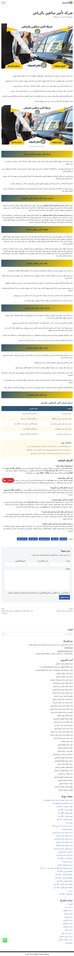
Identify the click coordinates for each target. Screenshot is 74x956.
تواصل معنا (69, 823)
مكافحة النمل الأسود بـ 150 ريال (63, 887)
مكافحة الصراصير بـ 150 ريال (64, 878)
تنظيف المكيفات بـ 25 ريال (65, 819)
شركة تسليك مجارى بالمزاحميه (63, 839)
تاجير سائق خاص (33, 539)
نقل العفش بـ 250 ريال (66, 894)
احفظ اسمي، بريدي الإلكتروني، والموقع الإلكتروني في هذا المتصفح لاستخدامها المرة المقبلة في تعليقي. (38, 593)
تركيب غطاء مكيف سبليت (65, 764)
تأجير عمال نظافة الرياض (65, 744)
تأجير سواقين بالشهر (44, 539)
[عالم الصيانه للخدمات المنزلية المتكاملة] (67, 2)
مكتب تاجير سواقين (22, 539)
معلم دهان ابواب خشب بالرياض (63, 696)
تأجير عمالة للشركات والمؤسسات (62, 803)
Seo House (65, 17)
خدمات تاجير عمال (67, 933)
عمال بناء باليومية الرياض (65, 748)
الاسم (68, 561)
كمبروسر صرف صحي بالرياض (64, 725)
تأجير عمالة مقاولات (67, 741)
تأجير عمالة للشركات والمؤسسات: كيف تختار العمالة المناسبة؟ (54, 670)
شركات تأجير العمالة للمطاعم (64, 761)
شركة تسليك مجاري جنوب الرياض (62, 693)
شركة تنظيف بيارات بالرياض (64, 663)
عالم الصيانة (31, 283)
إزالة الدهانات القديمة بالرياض (64, 767)
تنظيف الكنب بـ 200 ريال (65, 816)
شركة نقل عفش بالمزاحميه (64, 855)
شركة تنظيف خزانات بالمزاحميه (63, 848)
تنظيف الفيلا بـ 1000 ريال (65, 813)
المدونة (70, 904)
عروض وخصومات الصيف (65, 865)
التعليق (67, 569)
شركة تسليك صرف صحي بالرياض (62, 832)
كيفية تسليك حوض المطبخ (65, 715)
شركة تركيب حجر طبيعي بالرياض (63, 702)
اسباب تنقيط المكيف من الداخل (63, 770)
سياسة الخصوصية (67, 829)
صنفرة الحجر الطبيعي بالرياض (64, 757)
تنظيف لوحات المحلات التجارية (63, 786)
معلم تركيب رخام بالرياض (65, 751)
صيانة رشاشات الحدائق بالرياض (63, 777)
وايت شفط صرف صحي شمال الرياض (61, 709)
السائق (61, 367)
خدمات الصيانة (68, 914)
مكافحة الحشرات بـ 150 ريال (64, 874)
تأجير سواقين (55, 539)
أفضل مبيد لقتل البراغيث (65, 790)
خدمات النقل (69, 930)
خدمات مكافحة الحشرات (65, 939)
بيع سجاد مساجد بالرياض (65, 780)
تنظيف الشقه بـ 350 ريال (65, 809)
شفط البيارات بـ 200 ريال (65, 858)
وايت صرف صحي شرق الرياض (63, 728)
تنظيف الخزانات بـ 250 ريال (64, 806)
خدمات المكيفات (68, 927)
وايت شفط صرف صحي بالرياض (63, 722)
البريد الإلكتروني (42, 561)
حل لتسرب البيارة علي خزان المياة (62, 826)
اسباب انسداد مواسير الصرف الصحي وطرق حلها (58, 800)
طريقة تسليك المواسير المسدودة (63, 719)
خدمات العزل (69, 917)
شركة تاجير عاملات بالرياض (64, 676)
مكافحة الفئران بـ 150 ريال (65, 881)
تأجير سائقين (63, 539)
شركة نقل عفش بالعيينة (65, 852)
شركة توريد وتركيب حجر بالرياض (63, 754)
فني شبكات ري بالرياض (65, 774)
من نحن (70, 890)
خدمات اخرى (69, 907)
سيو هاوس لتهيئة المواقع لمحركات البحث (37, 954)
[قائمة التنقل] (3, 2)
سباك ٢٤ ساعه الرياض (66, 783)
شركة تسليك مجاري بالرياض (64, 842)
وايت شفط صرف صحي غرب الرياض (62, 731)
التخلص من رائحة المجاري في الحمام (62, 712)
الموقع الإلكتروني (20, 561)
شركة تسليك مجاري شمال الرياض (62, 689)
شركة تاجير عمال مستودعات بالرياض (61, 680)
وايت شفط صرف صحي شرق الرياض (62, 705)
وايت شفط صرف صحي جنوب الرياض (61, 735)
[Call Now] (4, 480)
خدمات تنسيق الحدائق (66, 936)
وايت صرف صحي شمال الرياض (63, 738)
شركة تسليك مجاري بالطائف (64, 845)
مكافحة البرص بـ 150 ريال (65, 871)
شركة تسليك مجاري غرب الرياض (63, 686)
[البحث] (3, 634)
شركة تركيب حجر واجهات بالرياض (62, 699)
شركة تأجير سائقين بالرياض (64, 673)
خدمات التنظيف (68, 910)
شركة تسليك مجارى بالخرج (64, 835)
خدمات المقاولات (67, 923)
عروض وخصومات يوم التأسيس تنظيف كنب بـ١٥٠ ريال (56, 868)
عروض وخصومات (67, 861)
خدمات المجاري (68, 920)
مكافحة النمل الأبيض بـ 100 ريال (63, 884)
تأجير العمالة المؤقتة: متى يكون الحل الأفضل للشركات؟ (56, 667)
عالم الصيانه (69, 943)
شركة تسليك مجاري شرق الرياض (63, 683)
